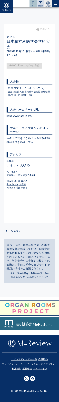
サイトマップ (40, 368)
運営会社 (27, 368)
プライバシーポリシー (13, 364)
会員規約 (43, 359)
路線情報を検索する (17, 181)
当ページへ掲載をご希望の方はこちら (29, 273)
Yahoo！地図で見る (17, 187)
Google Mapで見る (16, 184)
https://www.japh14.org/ (19, 116)
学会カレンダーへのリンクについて (29, 277)
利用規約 (16, 368)
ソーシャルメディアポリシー (42, 364)
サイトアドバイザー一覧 (24, 359)
